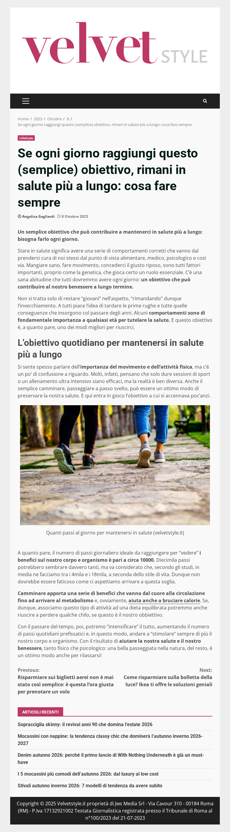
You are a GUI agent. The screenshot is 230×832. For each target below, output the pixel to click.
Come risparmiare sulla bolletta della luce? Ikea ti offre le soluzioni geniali (168, 677)
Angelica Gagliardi (38, 216)
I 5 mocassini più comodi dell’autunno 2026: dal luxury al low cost (88, 774)
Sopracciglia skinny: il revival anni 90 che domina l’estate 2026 (85, 724)
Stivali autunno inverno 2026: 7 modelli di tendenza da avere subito (90, 786)
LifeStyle (26, 138)
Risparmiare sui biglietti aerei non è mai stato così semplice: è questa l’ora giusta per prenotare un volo (66, 681)
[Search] (205, 101)
